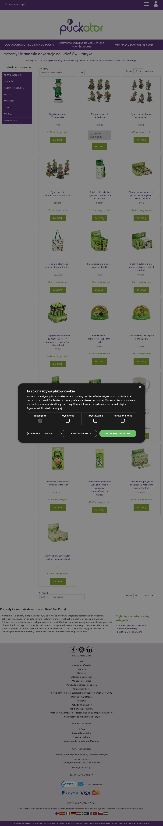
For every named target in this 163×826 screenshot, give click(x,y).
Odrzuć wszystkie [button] (79, 433)
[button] (39, 433)
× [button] (140, 387)
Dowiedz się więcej (51, 408)
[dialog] (81, 413)
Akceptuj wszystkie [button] (117, 433)
